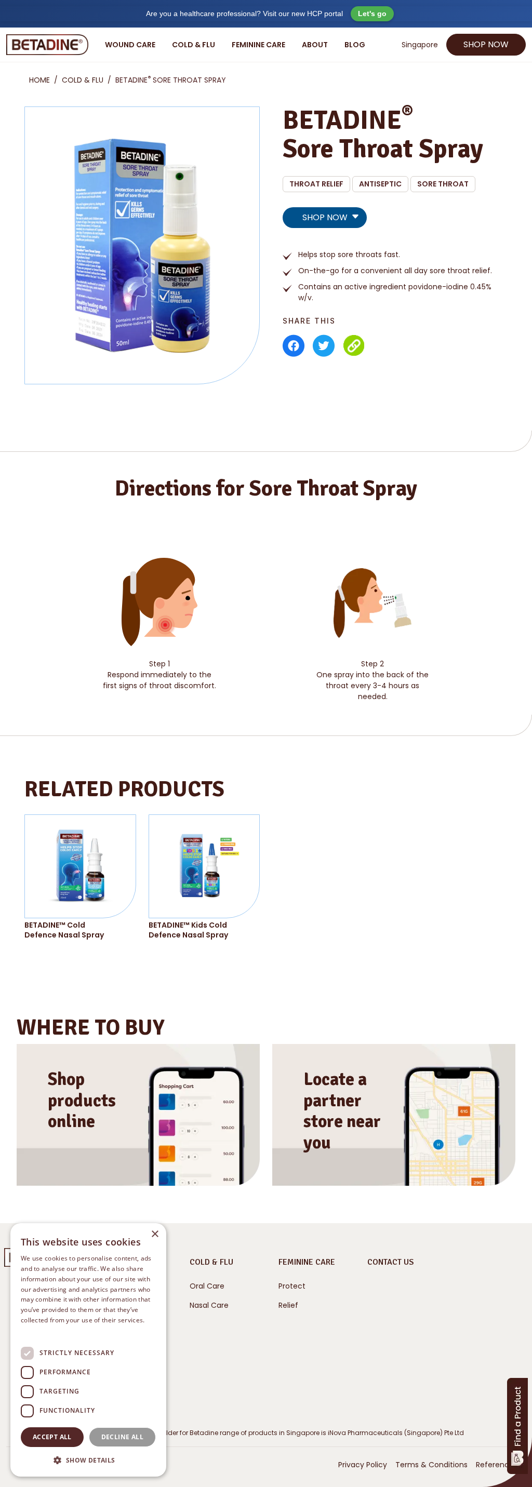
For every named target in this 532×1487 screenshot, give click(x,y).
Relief (288, 1305)
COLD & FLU (82, 80)
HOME (39, 80)
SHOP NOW (486, 44)
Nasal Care (209, 1305)
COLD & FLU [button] (193, 44)
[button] (88, 1460)
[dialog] (88, 1350)
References (496, 1464)
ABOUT (315, 44)
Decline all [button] (122, 1436)
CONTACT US (390, 1262)
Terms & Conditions (431, 1464)
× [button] (154, 1234)
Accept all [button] (52, 1436)
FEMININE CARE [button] (258, 44)
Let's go (372, 13)
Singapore (420, 44)
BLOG (354, 44)
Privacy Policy (362, 1464)
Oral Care (207, 1286)
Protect (291, 1286)
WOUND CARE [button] (130, 44)
